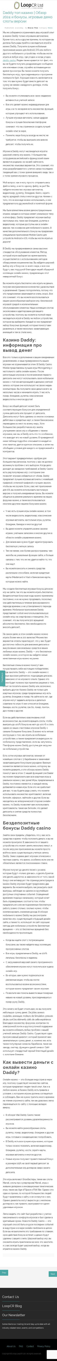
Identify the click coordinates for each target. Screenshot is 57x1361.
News (50, 28)
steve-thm (33, 28)
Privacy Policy (43, 1346)
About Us (11, 1346)
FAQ (21, 1346)
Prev (4, 1273)
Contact (30, 1346)
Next (53, 1274)
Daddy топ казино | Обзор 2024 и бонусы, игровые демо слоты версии (27, 17)
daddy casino (9, 60)
